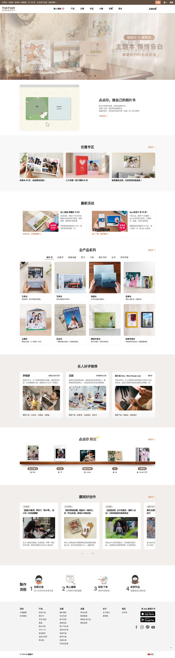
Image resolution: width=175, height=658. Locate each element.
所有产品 (42, 612)
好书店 (124, 612)
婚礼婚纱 (63, 612)
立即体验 (102, 116)
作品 (92, 9)
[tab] (72, 9)
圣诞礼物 (63, 633)
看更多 (150, 147)
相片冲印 (42, 626)
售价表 (41, 640)
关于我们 (106, 612)
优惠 (111, 9)
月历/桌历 (43, 619)
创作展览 (23, 616)
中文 (152, 654)
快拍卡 (94, 415)
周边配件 (42, 633)
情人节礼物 (64, 626)
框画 (40, 623)
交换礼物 (63, 640)
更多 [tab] (120, 9)
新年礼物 (63, 637)
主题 (82, 9)
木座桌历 (87, 415)
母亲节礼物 (64, 630)
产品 (73, 9)
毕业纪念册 (64, 644)
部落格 (105, 616)
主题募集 (23, 612)
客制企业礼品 (85, 619)
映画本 (125, 415)
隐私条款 (83, 623)
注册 (158, 2)
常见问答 (83, 612)
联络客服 (83, 616)
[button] (32, 453)
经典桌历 (133, 415)
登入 (165, 2)
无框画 (46, 415)
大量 (101, 9)
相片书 (41, 616)
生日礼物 (63, 616)
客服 (171, 2)
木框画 (40, 415)
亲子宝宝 (63, 619)
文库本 (33, 415)
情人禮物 (57, 9)
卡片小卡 (42, 630)
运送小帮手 (43, 637)
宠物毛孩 (63, 623)
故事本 (79, 415)
